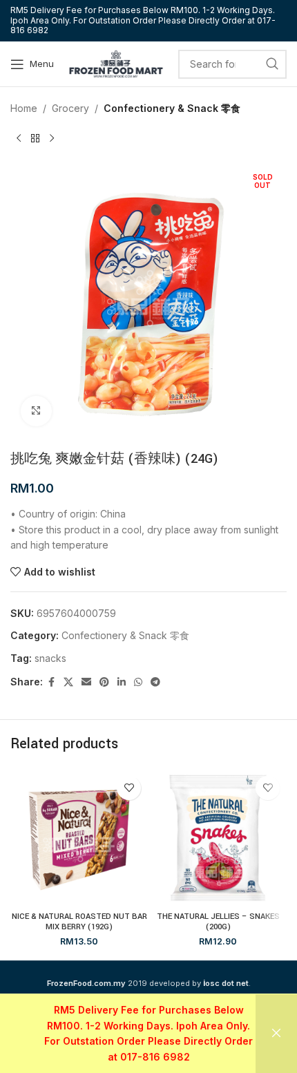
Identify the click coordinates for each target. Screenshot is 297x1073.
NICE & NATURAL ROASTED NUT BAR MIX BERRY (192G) (79, 922)
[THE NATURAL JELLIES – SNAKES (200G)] (218, 837)
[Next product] (52, 138)
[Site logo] (116, 62)
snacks (50, 658)
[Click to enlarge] (36, 411)
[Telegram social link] (155, 682)
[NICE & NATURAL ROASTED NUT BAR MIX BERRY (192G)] (79, 837)
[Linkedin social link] (121, 682)
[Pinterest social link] (104, 682)
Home (23, 108)
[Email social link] (86, 682)
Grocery (70, 108)
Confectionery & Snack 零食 (172, 108)
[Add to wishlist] (129, 788)
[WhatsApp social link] (138, 682)
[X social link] (68, 682)
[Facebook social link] (51, 682)
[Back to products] (35, 138)
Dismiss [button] (276, 1033)
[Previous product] (18, 138)
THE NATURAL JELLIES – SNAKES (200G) (218, 922)
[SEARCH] (272, 64)
